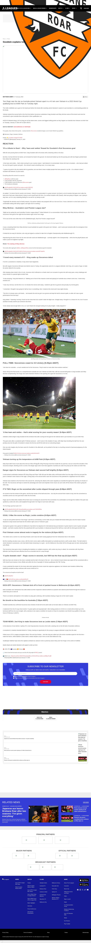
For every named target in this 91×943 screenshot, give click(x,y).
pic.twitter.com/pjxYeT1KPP (15, 137)
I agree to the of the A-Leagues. (25, 676)
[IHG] (73, 856)
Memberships (52, 8)
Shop (48, 932)
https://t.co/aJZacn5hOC (17, 656)
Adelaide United (43, 882)
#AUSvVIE (16, 187)
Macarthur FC (43, 899)
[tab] (39, 718)
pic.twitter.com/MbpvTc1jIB (44, 656)
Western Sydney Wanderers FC (55, 898)
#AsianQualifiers (23, 509)
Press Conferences (32, 908)
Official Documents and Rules (68, 892)
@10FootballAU (9, 187)
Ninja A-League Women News (18, 887)
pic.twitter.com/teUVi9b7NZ (26, 187)
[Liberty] (18, 856)
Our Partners (67, 920)
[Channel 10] (33, 867)
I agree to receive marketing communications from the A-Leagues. (30, 678)
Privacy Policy (24, 676)
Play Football (67, 923)
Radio (65, 902)
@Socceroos (25, 182)
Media (65, 917)
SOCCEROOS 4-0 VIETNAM (22, 127)
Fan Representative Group (68, 905)
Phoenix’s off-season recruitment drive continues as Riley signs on (17, 760)
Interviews (30, 905)
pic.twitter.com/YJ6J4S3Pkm (34, 509)
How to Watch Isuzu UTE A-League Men (32, 899)
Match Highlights (31, 902)
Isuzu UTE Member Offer (68, 914)
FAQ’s (65, 896)
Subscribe (45, 681)
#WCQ (36, 652)
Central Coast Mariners (43, 895)
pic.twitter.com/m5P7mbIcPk (37, 251)
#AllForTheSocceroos (24, 251)
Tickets (29, 882)
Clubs (67, 8)
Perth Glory (54, 888)
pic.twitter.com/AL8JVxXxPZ (32, 453)
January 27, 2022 (20, 139)
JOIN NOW (86, 8)
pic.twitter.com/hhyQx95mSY (21, 579)
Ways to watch (67, 899)
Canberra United (43, 891)
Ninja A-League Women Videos (31, 886)
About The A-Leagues (69, 882)
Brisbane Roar (43, 888)
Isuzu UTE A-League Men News (20, 883)
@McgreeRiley (25, 248)
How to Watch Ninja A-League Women (32, 895)
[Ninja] (45, 840)
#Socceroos (34, 130)
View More (86, 802)
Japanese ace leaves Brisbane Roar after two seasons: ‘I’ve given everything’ (19, 738)
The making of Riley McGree (15, 244)
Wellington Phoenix (56, 894)
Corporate (66, 885)
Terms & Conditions (27, 932)
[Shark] (62, 840)
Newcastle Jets (55, 885)
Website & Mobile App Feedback (69, 910)
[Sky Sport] (57, 867)
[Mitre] (61, 856)
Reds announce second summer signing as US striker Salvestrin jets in (17, 750)
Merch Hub (66, 888)
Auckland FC (43, 885)
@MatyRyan (8, 179)
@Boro (18, 248)
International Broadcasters (30, 912)
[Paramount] (45, 867)
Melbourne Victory (56, 882)
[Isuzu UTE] (29, 840)
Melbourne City (43, 902)
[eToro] (29, 856)
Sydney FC (54, 891)
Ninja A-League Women (39, 8)
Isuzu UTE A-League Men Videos (32, 890)
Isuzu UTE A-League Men (23, 8)
